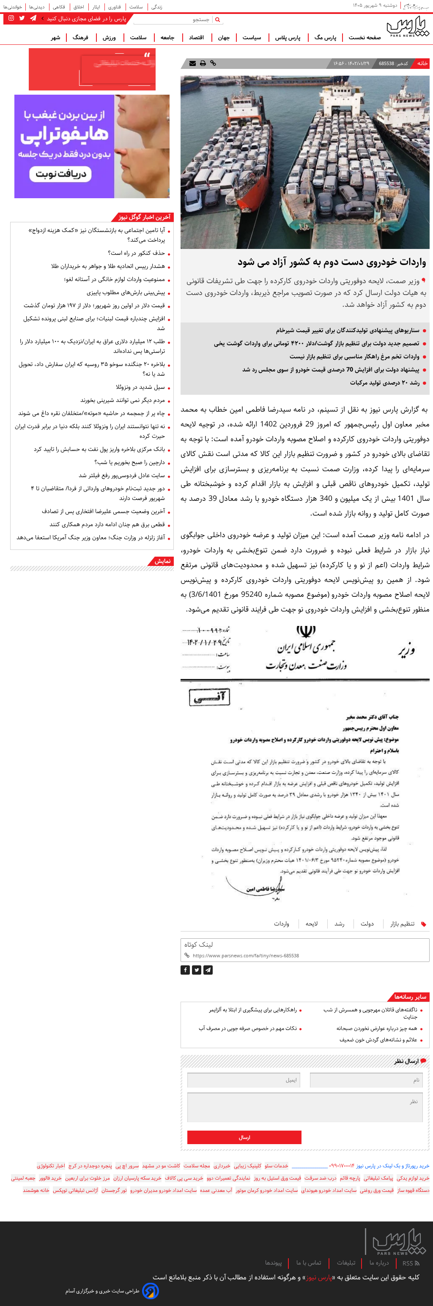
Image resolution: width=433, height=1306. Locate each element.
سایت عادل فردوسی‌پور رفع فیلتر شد (122, 475)
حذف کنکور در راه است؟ (136, 253)
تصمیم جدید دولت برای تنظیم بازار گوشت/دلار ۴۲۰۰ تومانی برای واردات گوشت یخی (316, 343)
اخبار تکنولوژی (51, 1166)
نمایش (162, 561)
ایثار (96, 7)
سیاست (253, 37)
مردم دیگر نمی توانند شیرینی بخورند (122, 400)
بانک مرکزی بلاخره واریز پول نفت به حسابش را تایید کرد (99, 449)
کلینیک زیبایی (247, 1166)
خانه (422, 63)
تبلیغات (346, 1263)
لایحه (312, 924)
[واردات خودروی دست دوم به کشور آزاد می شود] (208, 970)
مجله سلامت (197, 1166)
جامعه (168, 37)
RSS (409, 1263)
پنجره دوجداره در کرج (90, 1166)
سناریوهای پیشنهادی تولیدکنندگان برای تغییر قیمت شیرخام (347, 330)
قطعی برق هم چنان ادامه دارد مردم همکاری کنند (107, 524)
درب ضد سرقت (320, 1178)
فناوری (115, 7)
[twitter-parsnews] (21, 18)
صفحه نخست (365, 37)
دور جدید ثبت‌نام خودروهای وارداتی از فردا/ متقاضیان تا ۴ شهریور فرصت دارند (98, 493)
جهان (224, 37)
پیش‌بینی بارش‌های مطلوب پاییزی (126, 292)
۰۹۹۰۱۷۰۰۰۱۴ (342, 1166)
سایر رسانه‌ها (410, 997)
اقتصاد (197, 37)
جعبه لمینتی (23, 1178)
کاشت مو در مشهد (161, 1166)
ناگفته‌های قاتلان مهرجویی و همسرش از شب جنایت (370, 1013)
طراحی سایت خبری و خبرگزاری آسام (103, 1291)
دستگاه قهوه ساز (413, 1190)
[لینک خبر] (212, 63)
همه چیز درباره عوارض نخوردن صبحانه (377, 1028)
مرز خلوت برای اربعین (87, 1178)
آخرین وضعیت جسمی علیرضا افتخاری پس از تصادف (103, 511)
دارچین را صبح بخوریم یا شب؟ (129, 462)
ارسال (244, 1138)
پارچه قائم (350, 1178)
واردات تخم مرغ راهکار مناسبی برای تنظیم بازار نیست (354, 356)
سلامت (136, 7)
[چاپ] (202, 63)
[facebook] (185, 970)
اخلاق (79, 7)
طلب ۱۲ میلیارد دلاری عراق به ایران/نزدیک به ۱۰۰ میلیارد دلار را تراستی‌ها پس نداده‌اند (92, 346)
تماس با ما (309, 1263)
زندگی (156, 7)
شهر (55, 37)
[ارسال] (192, 63)
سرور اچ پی (127, 1166)
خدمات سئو (276, 1166)
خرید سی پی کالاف (184, 1178)
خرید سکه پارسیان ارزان (137, 1178)
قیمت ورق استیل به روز (277, 1178)
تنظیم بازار (402, 924)
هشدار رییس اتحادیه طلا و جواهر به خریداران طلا (108, 266)
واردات (281, 924)
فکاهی (59, 7)
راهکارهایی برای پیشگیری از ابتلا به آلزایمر (252, 1010)
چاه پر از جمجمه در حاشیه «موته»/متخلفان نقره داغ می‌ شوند (91, 413)
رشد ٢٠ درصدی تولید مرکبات (384, 383)
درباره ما (379, 1263)
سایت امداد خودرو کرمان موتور (267, 1190)
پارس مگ (325, 37)
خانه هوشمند (36, 1190)
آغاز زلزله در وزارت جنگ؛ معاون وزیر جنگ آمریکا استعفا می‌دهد (90, 537)
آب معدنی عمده (216, 1190)
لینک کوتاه (198, 945)
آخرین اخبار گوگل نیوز (144, 217)
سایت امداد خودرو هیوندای (328, 1190)
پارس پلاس (288, 37)
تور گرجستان (114, 1190)
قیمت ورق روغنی (377, 1190)
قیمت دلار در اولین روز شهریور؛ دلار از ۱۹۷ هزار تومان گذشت (94, 305)
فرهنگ (81, 37)
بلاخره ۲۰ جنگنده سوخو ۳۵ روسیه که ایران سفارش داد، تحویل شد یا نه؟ (92, 369)
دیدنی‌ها (37, 7)
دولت (367, 924)
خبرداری (222, 1166)
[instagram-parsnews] (11, 18)
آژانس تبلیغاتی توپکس (75, 1190)
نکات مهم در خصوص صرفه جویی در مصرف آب (247, 1028)
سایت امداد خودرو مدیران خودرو (163, 1190)
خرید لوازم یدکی (413, 1178)
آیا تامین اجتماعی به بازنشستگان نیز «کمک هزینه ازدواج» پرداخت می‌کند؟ (96, 235)
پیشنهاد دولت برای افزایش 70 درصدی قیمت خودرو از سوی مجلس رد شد (330, 369)
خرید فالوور (50, 1178)
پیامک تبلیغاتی (378, 1178)
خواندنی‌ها (12, 7)
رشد (339, 924)
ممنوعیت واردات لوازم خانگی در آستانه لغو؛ (114, 279)
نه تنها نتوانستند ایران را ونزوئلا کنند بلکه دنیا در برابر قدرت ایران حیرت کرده (90, 431)
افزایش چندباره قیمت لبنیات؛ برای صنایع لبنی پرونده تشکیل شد (94, 323)
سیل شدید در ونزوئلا (140, 387)
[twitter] (196, 970)
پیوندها (273, 1263)
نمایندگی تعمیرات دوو (228, 1178)
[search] (219, 19)
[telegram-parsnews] (32, 18)
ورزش (110, 37)
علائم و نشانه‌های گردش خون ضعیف (378, 1040)
